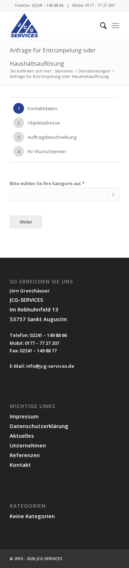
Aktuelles (22, 435)
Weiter (26, 222)
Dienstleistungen (94, 71)
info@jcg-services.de (50, 366)
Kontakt (20, 464)
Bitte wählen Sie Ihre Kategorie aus (47, 183)
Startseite (64, 71)
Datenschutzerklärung (39, 425)
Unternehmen (28, 445)
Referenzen (25, 455)
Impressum (24, 416)
